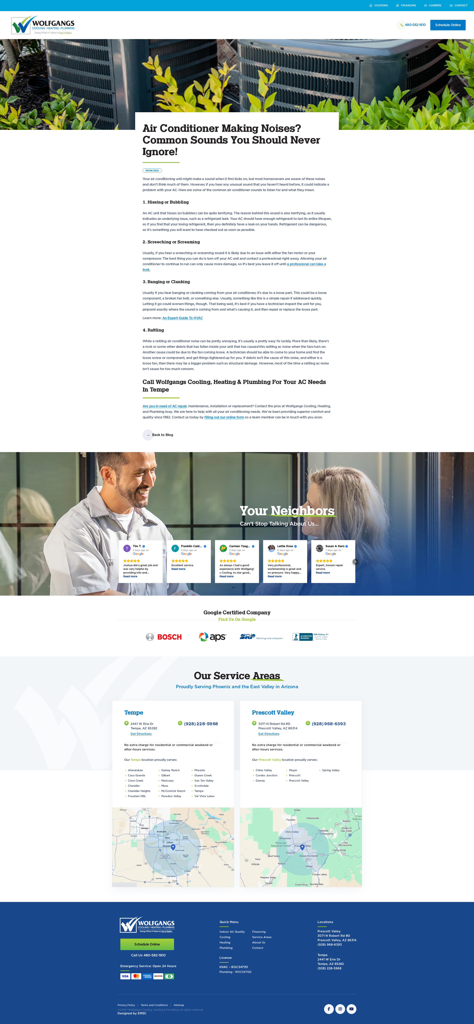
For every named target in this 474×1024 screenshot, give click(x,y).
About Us (258, 942)
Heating (225, 942)
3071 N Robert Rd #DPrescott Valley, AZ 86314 (337, 938)
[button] (118, 562)
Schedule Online (448, 25)
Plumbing (226, 948)
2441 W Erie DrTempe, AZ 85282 (331, 961)
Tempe (323, 955)
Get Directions (141, 733)
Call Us (148, 955)
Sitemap (179, 1005)
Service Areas (262, 937)
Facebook (329, 1009)
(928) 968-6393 (329, 724)
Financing (259, 931)
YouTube (351, 1009)
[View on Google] (127, 548)
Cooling (225, 937)
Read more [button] (130, 576)
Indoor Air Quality (232, 931)
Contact (257, 948)
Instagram (340, 1009)
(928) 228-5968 (201, 724)
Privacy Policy (126, 1005)
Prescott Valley (329, 931)
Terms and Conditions (154, 1005)
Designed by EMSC (132, 1013)
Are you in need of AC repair (164, 406)
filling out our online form (224, 417)
